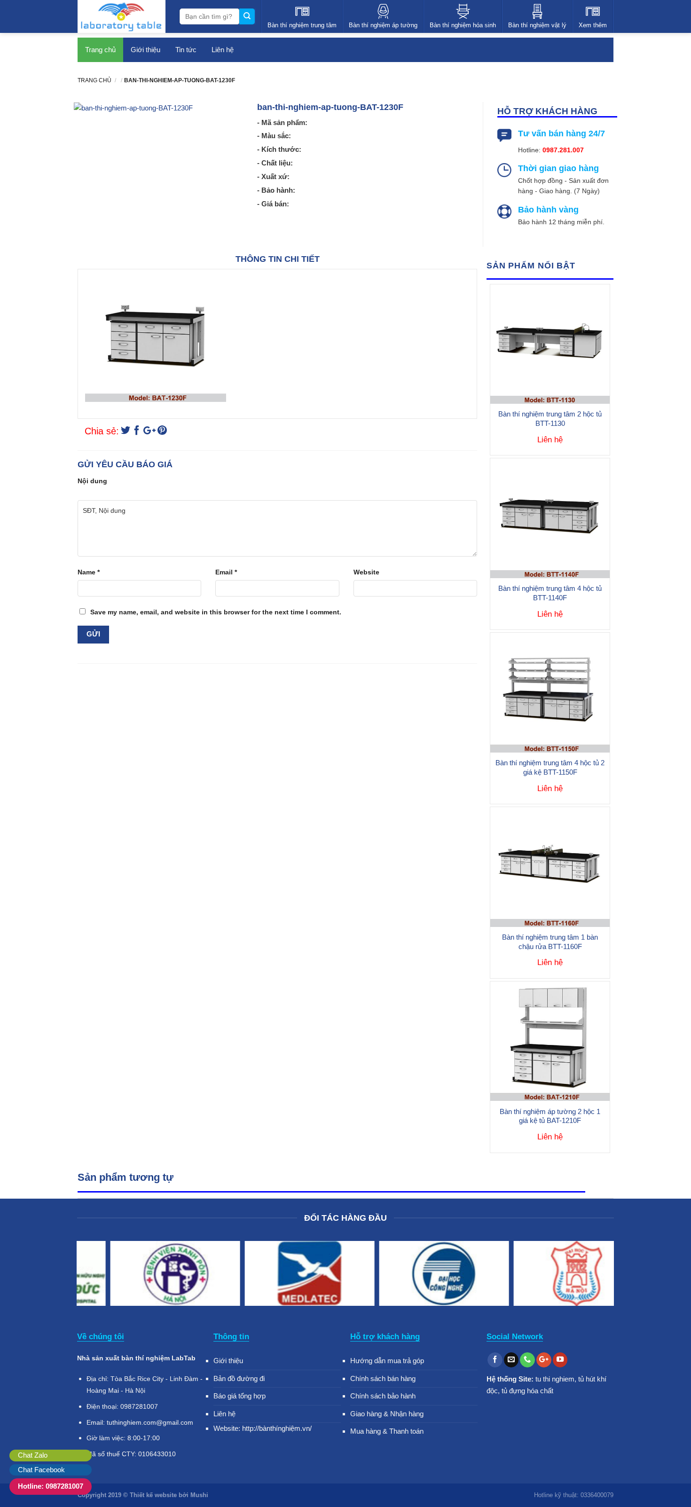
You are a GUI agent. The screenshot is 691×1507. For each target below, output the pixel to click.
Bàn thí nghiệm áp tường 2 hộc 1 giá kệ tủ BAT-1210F (550, 1116)
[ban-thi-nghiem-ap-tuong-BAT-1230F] (125, 432)
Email (226, 572)
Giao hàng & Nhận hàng (387, 1414)
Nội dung (92, 481)
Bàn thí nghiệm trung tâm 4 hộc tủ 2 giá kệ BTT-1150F (550, 767)
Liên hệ (223, 50)
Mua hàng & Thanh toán (387, 1431)
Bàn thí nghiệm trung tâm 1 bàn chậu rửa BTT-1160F (550, 941)
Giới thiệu (145, 50)
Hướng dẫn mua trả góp (387, 1361)
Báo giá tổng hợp (239, 1396)
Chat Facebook (41, 1470)
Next (602, 1275)
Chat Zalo (32, 1455)
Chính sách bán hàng (383, 1378)
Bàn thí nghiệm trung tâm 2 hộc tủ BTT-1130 (550, 418)
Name (89, 572)
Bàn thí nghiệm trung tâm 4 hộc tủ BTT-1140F (550, 593)
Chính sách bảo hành (383, 1396)
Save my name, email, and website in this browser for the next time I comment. (215, 612)
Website (366, 572)
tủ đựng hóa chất (527, 1391)
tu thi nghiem (554, 1379)
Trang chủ (100, 50)
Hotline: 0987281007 (50, 1486)
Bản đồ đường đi (239, 1378)
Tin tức (185, 50)
